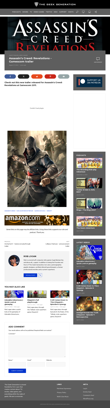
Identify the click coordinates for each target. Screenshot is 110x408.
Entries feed (87, 392)
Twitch (49, 12)
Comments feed (88, 395)
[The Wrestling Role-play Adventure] (89, 163)
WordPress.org (88, 398)
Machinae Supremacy (64, 388)
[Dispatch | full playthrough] (36, 294)
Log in (85, 388)
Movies (25, 12)
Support (62, 12)
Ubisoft (49, 211)
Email (30, 360)
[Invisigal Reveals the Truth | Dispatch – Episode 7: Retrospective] (89, 303)
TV (31, 12)
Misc (56, 12)
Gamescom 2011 (39, 211)
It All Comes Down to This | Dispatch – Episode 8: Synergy (59, 302)
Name (10, 360)
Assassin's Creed (10, 211)
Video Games (39, 12)
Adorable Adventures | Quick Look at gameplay (14, 302)
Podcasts (16, 12)
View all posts (30, 275)
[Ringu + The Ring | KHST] (89, 203)
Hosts (70, 12)
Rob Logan (17, 307)
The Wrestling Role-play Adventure (86, 171)
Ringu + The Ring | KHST (86, 210)
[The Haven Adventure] (89, 221)
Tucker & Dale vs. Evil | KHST (85, 191)
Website (49, 360)
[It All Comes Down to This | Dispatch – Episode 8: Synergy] (59, 294)
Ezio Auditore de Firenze (25, 211)
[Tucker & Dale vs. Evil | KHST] (89, 183)
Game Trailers (13, 55)
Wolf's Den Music (63, 396)
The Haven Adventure (85, 228)
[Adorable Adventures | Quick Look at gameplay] (14, 294)
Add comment (98, 62)
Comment (12, 334)
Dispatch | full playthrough (33, 301)
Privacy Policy (61, 392)
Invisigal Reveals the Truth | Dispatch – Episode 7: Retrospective (87, 315)
